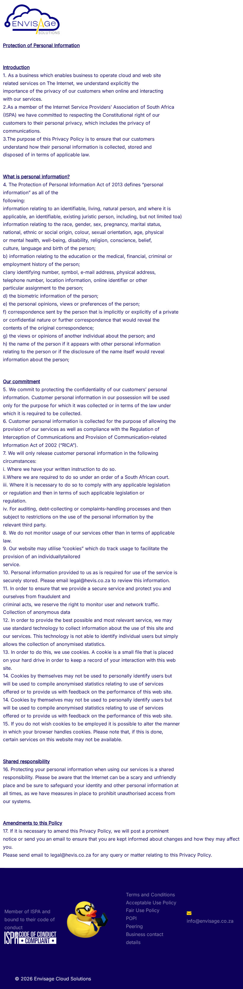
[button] (224, 19)
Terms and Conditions (150, 895)
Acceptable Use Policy (151, 902)
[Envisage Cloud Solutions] (32, 19)
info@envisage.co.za (210, 921)
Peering (134, 926)
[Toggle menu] (236, 19)
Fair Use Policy (142, 910)
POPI (131, 918)
